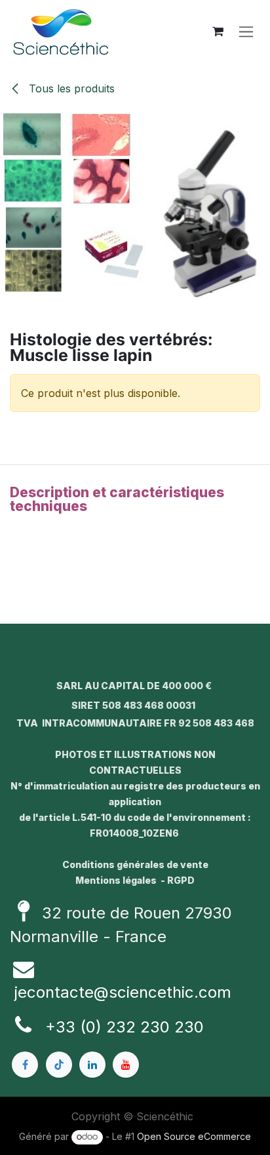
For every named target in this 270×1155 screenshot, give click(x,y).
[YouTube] (126, 1064)
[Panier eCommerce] (217, 31)
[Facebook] (25, 1064)
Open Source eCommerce (194, 1136)
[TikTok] (59, 1064)
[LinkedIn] (92, 1064)
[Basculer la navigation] (246, 32)
